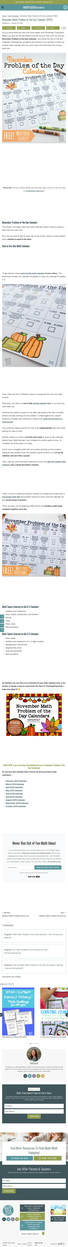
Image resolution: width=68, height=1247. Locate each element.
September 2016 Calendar (17, 803)
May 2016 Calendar (14, 790)
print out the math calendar (32, 273)
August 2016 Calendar (15, 800)
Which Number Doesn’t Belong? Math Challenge (15, 1037)
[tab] (30, 1043)
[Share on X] (2, 621)
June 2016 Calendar (14, 794)
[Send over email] (2, 630)
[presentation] (18, 1012)
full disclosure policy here (35, 191)
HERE (48, 1071)
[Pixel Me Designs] (61, 1243)
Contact (24, 1244)
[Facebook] (25, 1076)
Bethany (6, 23)
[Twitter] (38, 1076)
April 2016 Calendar (14, 787)
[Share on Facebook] (2, 617)
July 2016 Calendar (14, 797)
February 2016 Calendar (16, 781)
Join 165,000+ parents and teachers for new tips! (34, 2)
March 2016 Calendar (15, 784)
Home (19, 1244)
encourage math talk (11, 497)
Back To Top (39, 1243)
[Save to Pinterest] (2, 625)
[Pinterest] (34, 1076)
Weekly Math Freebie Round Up (15, 914)
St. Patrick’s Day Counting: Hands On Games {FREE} (53, 1037)
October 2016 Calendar (16, 806)
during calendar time (42, 403)
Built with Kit (34, 876)
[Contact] (43, 1076)
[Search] (43, 1233)
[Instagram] (30, 1076)
